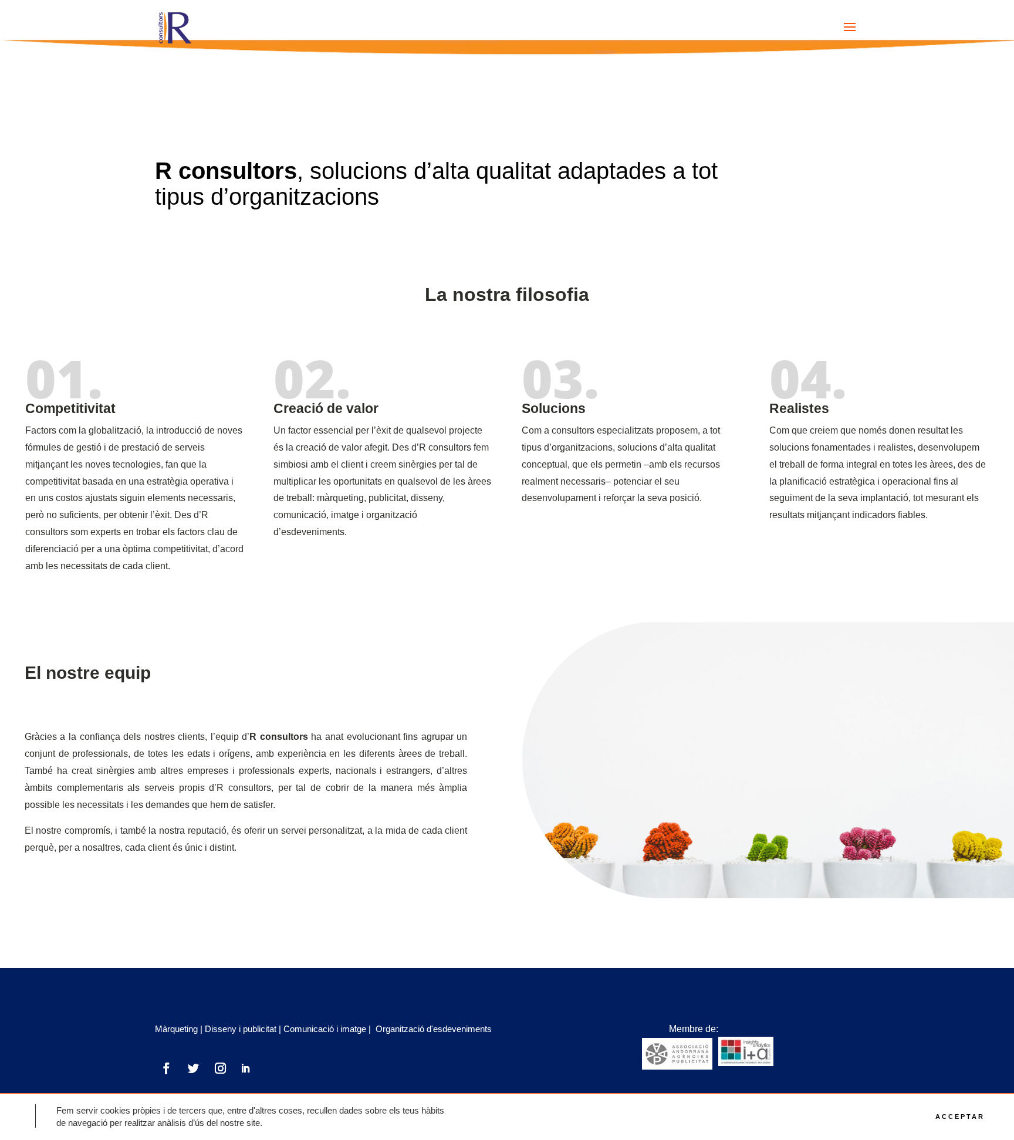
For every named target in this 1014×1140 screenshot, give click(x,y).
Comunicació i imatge (324, 1029)
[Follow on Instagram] (220, 1068)
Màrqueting (176, 1029)
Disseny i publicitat (240, 1029)
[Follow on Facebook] (166, 1068)
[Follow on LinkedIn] (245, 1068)
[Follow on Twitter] (193, 1068)
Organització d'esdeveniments (434, 1029)
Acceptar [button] (960, 1116)
